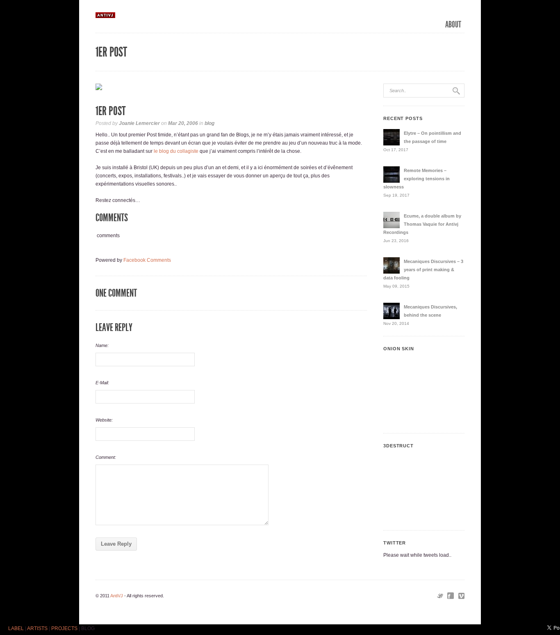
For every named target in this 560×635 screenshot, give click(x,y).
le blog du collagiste (176, 151)
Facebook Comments (147, 260)
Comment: (106, 457)
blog (209, 123)
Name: (102, 345)
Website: (104, 419)
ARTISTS (37, 628)
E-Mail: (102, 382)
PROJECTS (64, 628)
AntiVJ (116, 595)
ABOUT (453, 24)
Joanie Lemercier (139, 123)
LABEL (16, 628)
